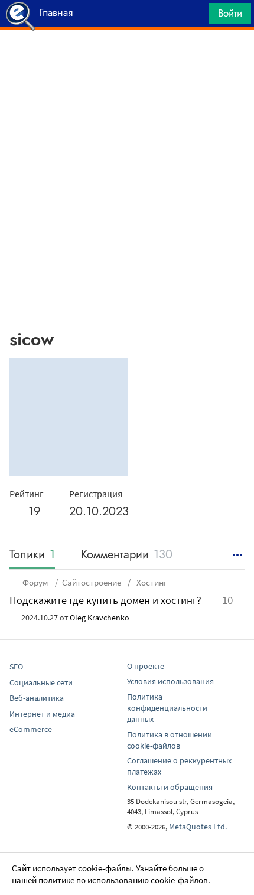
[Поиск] (196, 16)
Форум (35, 582)
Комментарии (126, 555)
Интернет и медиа (42, 713)
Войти (230, 13)
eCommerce (30, 729)
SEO (16, 666)
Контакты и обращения (170, 787)
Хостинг (151, 582)
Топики (32, 555)
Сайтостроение (91, 582)
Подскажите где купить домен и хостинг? (105, 600)
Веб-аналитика (36, 698)
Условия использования (170, 681)
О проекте (145, 666)
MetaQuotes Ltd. (198, 826)
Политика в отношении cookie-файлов (169, 740)
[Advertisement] (127, 59)
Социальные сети (41, 682)
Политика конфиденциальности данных (167, 707)
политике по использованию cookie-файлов (123, 880)
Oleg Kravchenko (99, 617)
